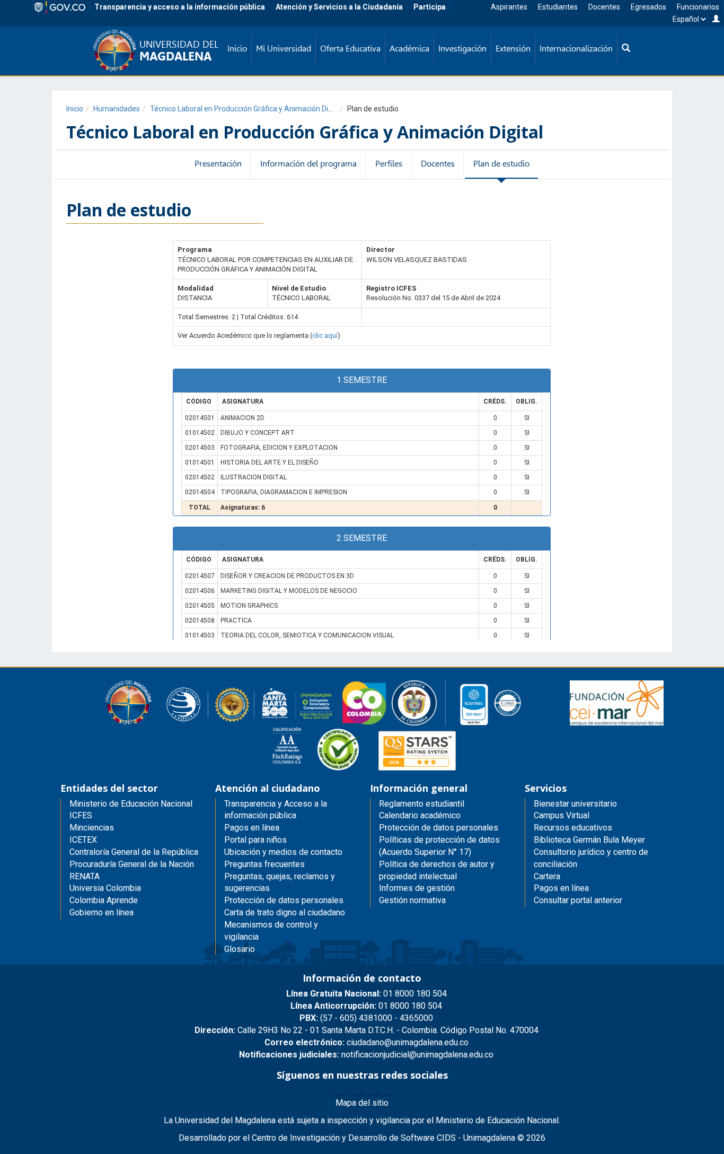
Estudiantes (558, 7)
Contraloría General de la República (133, 852)
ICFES (80, 815)
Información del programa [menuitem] (308, 164)
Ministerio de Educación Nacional (130, 804)
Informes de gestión (417, 888)
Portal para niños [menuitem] (255, 840)
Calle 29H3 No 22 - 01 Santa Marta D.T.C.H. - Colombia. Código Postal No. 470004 (366, 1030)
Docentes (604, 7)
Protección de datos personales (438, 828)
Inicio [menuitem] (237, 48)
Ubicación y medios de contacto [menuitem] (283, 852)
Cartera (547, 876)
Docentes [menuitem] (438, 164)
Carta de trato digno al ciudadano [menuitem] (284, 912)
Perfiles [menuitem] (388, 164)
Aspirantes (509, 7)
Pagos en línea (561, 888)
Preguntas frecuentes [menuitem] (264, 864)
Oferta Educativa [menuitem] (350, 48)
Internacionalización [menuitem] (576, 48)
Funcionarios (698, 7)
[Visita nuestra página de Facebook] (339, 1091)
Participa (429, 7)
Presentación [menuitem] (218, 164)
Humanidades (116, 108)
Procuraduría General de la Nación (131, 864)
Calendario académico (420, 815)
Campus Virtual (561, 815)
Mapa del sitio (362, 1103)
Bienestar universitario (575, 804)
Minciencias (91, 828)
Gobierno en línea (101, 912)
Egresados (648, 7)
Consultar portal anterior (578, 900)
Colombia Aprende (103, 900)
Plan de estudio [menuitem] (501, 164)
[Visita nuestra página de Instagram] (369, 1091)
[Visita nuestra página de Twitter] (354, 1091)
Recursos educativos (573, 828)
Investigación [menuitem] (462, 48)
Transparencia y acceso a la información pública (179, 7)
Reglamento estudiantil (421, 804)
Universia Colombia (105, 888)
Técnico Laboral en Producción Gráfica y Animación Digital (246, 108)
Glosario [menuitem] (239, 949)
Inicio (74, 108)
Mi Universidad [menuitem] (283, 48)
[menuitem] (625, 49)
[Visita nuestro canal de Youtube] (384, 1091)
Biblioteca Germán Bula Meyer (589, 840)
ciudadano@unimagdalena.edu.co (366, 1042)
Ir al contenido (27, 13)
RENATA (84, 876)
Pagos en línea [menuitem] (251, 828)
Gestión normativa (412, 900)
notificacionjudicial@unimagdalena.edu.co (366, 1055)
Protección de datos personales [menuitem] (283, 900)
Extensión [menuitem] (513, 48)
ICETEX (83, 840)
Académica (409, 48)
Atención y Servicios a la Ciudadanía (339, 7)
